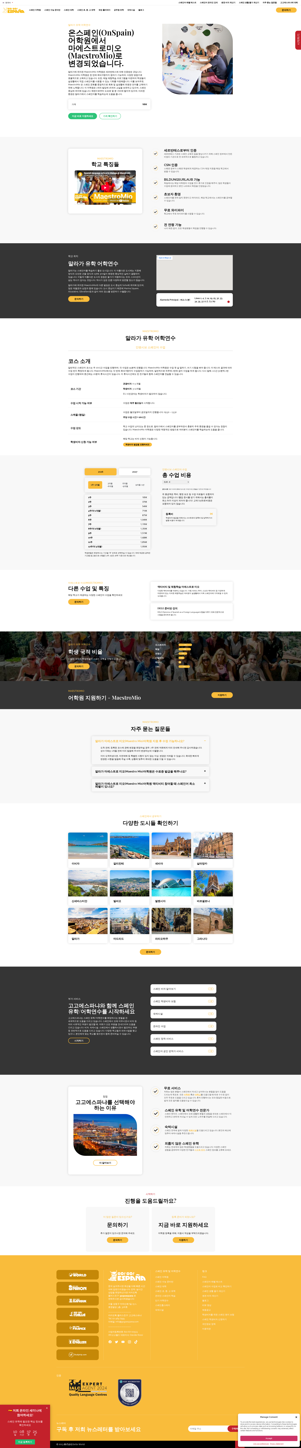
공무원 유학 (119, 10)
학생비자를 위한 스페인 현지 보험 (218, 1314)
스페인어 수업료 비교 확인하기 (217, 1286)
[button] (296, 1417)
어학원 (187, 1094)
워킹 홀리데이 (104, 10)
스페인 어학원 (35, 10)
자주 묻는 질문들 (270, 2)
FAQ (204, 1277)
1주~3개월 (95, 485)
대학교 (198, 1094)
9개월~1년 (140, 485)
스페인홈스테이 (162, 1305)
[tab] (150, 347)
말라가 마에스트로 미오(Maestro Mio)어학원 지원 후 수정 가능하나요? (139, 741)
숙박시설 (131, 10)
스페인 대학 (69, 10)
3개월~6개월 (110, 484)
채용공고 (206, 1310)
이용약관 (206, 1329)
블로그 (141, 10)
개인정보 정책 (209, 1324)
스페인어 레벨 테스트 (187, 2)
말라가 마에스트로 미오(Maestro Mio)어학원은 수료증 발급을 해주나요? (140, 771)
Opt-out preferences (261, 1444)
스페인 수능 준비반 (52, 10)
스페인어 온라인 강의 (209, 2)
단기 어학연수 (161, 1300)
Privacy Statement (276, 1444)
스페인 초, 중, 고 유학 (86, 10)
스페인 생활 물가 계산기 (249, 2)
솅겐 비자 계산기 (228, 2)
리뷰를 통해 (200, 1150)
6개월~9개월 (125, 484)
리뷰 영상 (206, 1305)
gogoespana (126, 1295)
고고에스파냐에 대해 (289, 2)
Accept (269, 1438)
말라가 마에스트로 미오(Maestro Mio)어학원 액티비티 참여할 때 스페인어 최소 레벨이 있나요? (145, 785)
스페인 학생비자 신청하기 (214, 1319)
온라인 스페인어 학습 (165, 1296)
